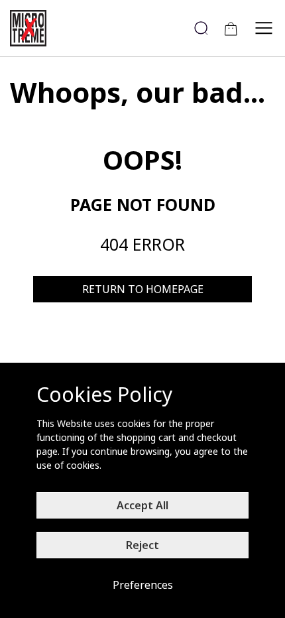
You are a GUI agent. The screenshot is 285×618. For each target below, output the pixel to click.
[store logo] (33, 28)
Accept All (142, 505)
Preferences (143, 585)
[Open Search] (201, 28)
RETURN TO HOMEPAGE (142, 289)
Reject (142, 545)
